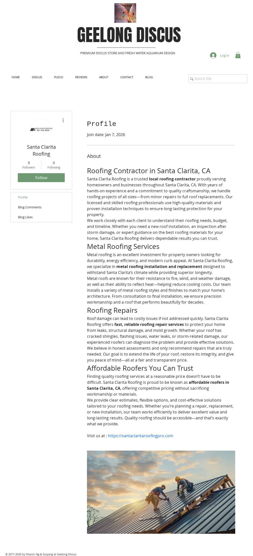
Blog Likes (25, 217)
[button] (238, 55)
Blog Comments (30, 207)
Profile (23, 197)
